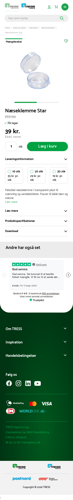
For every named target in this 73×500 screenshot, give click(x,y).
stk (20, 146)
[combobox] (33, 18)
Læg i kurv (47, 146)
